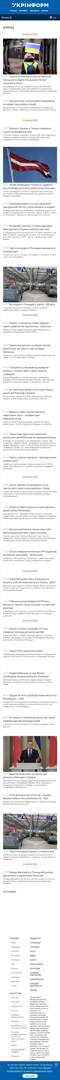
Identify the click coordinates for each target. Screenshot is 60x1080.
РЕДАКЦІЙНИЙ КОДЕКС (18, 1050)
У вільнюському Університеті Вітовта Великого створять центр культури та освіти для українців (29, 604)
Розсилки (15, 1056)
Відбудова (15, 947)
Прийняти (30, 1076)
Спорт (14, 985)
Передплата (16, 1006)
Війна (13, 942)
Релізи (33, 990)
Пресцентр (34, 10)
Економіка (15, 955)
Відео (33, 956)
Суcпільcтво (16, 973)
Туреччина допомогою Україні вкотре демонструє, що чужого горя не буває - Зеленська (27, 348)
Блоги (33, 960)
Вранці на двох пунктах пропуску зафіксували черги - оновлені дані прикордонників (24, 415)
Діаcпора (15, 981)
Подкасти (35, 938)
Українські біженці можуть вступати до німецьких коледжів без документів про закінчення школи (27, 80)
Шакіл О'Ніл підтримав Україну (26, 650)
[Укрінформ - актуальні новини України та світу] (30, 5)
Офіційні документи (36, 985)
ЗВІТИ (14, 1045)
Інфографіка (36, 964)
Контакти (15, 1002)
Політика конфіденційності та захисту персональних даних (19, 1036)
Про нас (15, 997)
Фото (33, 951)
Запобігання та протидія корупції (19, 1026)
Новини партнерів (35, 974)
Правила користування (17, 1016)
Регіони (14, 968)
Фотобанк (23, 10)
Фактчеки (15, 960)
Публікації (35, 943)
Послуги (13, 10)
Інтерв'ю (34, 947)
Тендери (15, 1021)
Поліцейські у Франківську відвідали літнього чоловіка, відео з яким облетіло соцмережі (26, 371)
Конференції (36, 979)
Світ (13, 964)
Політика (15, 951)
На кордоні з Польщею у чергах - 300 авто (32, 304)
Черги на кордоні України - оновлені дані (31, 851)
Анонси (45, 10)
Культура (15, 977)
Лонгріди (35, 968)
